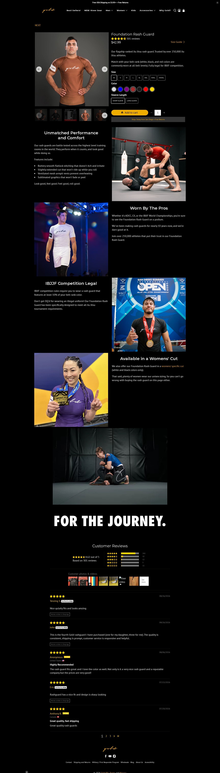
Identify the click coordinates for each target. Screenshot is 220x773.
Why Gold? (165, 10)
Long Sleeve (132, 101)
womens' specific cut (173, 366)
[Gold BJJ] (48, 10)
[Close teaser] (26, 766)
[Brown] (133, 89)
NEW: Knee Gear (93, 10)
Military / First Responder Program (105, 762)
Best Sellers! (74, 10)
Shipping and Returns (82, 762)
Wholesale (125, 762)
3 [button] (110, 736)
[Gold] (152, 89)
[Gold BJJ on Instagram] (114, 757)
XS (114, 78)
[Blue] (120, 89)
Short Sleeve (118, 101)
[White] (114, 89)
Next (38, 25)
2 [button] (106, 736)
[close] (217, 2)
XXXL (153, 78)
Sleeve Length (119, 95)
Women (121, 10)
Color (114, 83)
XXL (146, 78)
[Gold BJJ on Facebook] (105, 757)
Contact (69, 762)
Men (108, 10)
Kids (133, 10)
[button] (118, 38)
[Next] (104, 69)
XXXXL (161, 78)
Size (113, 72)
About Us (139, 762)
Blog (132, 762)
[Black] (139, 89)
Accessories (146, 10)
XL (139, 78)
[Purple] (126, 89)
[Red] (145, 89)
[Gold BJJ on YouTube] (110, 757)
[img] (57, 596)
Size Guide (177, 42)
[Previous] (39, 69)
